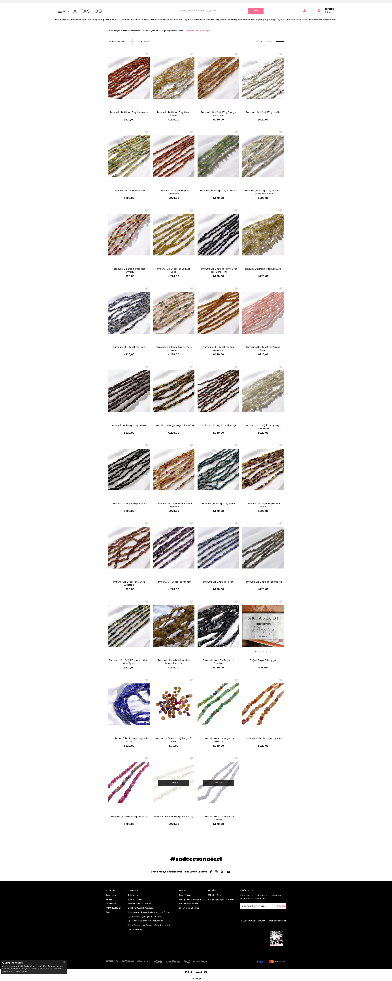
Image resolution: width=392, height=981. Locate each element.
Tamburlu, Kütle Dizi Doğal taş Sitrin (263, 738)
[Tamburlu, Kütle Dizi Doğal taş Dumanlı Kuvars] (173, 626)
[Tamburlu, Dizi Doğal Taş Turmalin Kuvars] (173, 313)
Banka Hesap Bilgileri (188, 903)
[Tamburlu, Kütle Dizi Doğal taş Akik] (129, 782)
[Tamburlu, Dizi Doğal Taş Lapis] (129, 313)
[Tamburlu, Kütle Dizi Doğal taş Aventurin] (218, 704)
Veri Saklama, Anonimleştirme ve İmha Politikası (150, 912)
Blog (108, 912)
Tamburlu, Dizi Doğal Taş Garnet (129, 425)
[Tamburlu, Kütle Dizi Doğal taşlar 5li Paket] (173, 704)
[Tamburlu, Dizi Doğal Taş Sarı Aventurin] (218, 313)
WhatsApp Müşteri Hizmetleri (221, 899)
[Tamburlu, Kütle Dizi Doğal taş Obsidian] (218, 626)
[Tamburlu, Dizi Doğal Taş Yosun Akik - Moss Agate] (129, 626)
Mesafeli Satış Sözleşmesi (139, 903)
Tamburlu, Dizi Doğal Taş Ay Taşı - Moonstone (263, 427)
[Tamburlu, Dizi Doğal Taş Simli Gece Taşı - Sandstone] (218, 234)
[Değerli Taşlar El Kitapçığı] (263, 626)
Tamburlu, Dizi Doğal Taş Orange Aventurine (218, 114)
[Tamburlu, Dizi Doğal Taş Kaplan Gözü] (173, 391)
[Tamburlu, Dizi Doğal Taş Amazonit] (218, 156)
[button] (256, 651)
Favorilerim (111, 903)
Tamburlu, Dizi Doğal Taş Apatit (218, 503)
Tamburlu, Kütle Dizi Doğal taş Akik (129, 816)
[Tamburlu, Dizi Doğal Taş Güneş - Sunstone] (129, 547)
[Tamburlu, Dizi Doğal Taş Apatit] (218, 469)
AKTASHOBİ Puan (113, 908)
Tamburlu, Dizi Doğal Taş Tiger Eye (218, 425)
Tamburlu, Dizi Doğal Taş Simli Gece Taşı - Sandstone (218, 270)
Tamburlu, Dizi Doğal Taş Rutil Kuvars (263, 268)
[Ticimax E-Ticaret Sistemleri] (196, 978)
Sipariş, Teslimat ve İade (190, 899)
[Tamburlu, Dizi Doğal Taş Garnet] (129, 391)
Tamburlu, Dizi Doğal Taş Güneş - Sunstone (129, 583)
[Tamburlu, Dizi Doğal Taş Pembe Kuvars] (263, 313)
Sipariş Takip (184, 895)
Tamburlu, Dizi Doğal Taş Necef (129, 190)
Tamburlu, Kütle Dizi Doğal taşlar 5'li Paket (173, 740)
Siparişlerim (111, 895)
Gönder (281, 905)
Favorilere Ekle (146, 54)
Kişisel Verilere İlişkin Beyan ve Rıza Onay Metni (149, 925)
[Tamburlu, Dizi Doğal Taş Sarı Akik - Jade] (173, 234)
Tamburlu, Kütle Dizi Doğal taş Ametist (218, 818)
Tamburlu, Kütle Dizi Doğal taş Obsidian (218, 662)
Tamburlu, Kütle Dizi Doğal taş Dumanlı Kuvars (174, 662)
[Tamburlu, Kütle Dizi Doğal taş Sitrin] (263, 704)
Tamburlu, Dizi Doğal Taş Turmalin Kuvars (174, 348)
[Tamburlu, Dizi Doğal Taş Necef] (129, 156)
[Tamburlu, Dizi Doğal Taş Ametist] (173, 547)
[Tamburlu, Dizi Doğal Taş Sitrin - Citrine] (173, 78)
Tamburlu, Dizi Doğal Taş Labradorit (263, 581)
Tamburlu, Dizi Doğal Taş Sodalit (218, 581)
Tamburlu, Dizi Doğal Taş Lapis (129, 347)
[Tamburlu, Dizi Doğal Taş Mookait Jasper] (263, 469)
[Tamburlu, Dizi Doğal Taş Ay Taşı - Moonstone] (263, 391)
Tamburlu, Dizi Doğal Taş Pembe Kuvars (263, 348)
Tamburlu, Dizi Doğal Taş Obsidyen (129, 503)
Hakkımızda (133, 895)
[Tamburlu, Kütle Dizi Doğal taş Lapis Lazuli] (129, 704)
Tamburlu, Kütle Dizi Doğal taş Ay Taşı (174, 816)
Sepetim (109, 899)
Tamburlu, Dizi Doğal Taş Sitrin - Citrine (174, 114)
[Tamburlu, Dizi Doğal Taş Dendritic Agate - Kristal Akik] (263, 156)
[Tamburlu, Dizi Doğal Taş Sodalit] (218, 547)
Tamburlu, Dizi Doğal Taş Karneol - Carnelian (173, 505)
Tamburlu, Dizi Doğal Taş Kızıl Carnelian (173, 192)
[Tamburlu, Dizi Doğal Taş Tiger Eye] (218, 391)
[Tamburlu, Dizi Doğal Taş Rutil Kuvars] (263, 234)
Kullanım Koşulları (136, 929)
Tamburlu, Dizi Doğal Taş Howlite (263, 112)
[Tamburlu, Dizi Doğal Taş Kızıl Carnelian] (173, 156)
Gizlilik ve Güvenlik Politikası (140, 908)
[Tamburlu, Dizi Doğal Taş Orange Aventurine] (218, 78)
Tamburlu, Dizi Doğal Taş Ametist (173, 581)
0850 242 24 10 (215, 895)
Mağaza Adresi (135, 899)
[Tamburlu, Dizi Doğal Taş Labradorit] (263, 547)
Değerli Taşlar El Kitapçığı (263, 660)
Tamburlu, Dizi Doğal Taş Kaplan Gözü (174, 425)
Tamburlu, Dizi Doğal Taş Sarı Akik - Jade (173, 270)
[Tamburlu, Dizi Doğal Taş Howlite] (263, 78)
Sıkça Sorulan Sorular (189, 908)
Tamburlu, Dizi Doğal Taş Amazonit (218, 190)
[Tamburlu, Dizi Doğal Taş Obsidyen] (129, 469)
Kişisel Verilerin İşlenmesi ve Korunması (145, 920)
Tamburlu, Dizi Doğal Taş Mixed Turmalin (129, 270)
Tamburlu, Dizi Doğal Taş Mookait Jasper (263, 505)
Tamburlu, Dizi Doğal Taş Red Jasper (129, 112)
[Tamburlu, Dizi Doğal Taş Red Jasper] (129, 78)
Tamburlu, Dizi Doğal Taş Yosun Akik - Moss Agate (129, 662)
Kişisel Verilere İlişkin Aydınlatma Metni (145, 916)
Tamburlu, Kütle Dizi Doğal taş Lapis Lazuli (129, 740)
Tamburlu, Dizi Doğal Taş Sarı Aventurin (218, 348)
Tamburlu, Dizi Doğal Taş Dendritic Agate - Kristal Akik (263, 192)
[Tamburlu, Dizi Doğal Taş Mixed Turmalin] (129, 234)
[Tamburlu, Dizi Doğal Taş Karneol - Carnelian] (173, 469)
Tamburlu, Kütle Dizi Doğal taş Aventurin (218, 740)
